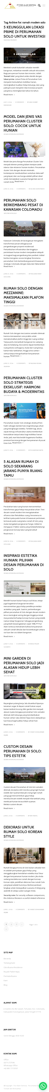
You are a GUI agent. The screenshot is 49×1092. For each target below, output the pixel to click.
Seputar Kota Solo (10, 213)
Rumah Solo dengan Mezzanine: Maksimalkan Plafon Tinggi (24, 295)
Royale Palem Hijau (12, 971)
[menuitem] (38, 5)
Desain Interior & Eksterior (14, 134)
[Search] (38, 5)
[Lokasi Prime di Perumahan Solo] (24, 55)
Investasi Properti (10, 40)
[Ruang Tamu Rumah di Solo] (24, 494)
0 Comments (19, 102)
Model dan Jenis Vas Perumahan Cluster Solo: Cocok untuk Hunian (23, 123)
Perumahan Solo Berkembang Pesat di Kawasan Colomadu (23, 205)
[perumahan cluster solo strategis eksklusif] (24, 411)
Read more (8, 94)
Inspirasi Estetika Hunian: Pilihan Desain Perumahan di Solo (24, 562)
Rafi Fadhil (34, 816)
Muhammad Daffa (36, 450)
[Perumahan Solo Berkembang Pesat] (24, 228)
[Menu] (43, 5)
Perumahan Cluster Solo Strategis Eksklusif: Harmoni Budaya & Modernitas (24, 385)
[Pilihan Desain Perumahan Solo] (24, 588)
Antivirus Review (14, 898)
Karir (6, 980)
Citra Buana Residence (13, 967)
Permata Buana (10, 976)
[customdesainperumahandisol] (24, 775)
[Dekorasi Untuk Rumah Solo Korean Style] (24, 855)
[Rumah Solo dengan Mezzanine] (24, 321)
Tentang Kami (9, 963)
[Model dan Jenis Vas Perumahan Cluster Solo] (24, 149)
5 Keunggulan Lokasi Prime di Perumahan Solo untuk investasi (24, 31)
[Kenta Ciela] (20, 5)
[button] (43, 1086)
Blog (5, 985)
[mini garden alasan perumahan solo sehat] (24, 691)
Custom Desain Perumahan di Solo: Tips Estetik (23, 751)
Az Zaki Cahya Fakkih (37, 189)
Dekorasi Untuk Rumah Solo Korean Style (23, 832)
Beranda (7, 958)
